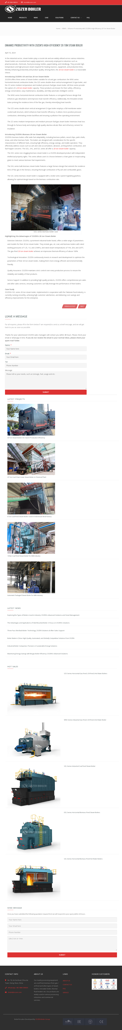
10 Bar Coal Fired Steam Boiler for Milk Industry (23, 556)
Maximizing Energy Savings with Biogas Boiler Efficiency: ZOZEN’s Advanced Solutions (37, 654)
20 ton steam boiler (66, 70)
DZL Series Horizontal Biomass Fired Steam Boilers (82, 812)
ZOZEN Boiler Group (42, 1019)
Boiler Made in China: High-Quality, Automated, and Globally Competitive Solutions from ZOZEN (40, 638)
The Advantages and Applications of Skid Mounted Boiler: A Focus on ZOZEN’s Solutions (38, 623)
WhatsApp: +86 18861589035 (18, 988)
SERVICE (66, 992)
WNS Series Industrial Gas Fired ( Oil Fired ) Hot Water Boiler (85, 720)
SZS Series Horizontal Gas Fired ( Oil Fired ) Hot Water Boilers (85, 674)
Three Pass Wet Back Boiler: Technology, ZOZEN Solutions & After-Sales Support (35, 631)
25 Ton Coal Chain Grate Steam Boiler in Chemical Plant (26, 477)
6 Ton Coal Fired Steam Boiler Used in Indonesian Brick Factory (29, 517)
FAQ (64, 989)
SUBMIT (62, 955)
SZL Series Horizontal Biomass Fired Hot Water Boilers (83, 859)
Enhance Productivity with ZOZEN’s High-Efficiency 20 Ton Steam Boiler (44, 45)
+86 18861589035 (12, 2)
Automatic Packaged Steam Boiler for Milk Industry (25, 595)
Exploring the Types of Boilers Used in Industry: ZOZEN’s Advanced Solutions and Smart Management (43, 615)
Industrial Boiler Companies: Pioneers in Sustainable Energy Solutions (32, 646)
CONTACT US (67, 984)
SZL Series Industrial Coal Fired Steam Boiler (79, 766)
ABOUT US (66, 981)
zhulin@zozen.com (30, 2)
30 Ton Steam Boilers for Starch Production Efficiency (26, 438)
